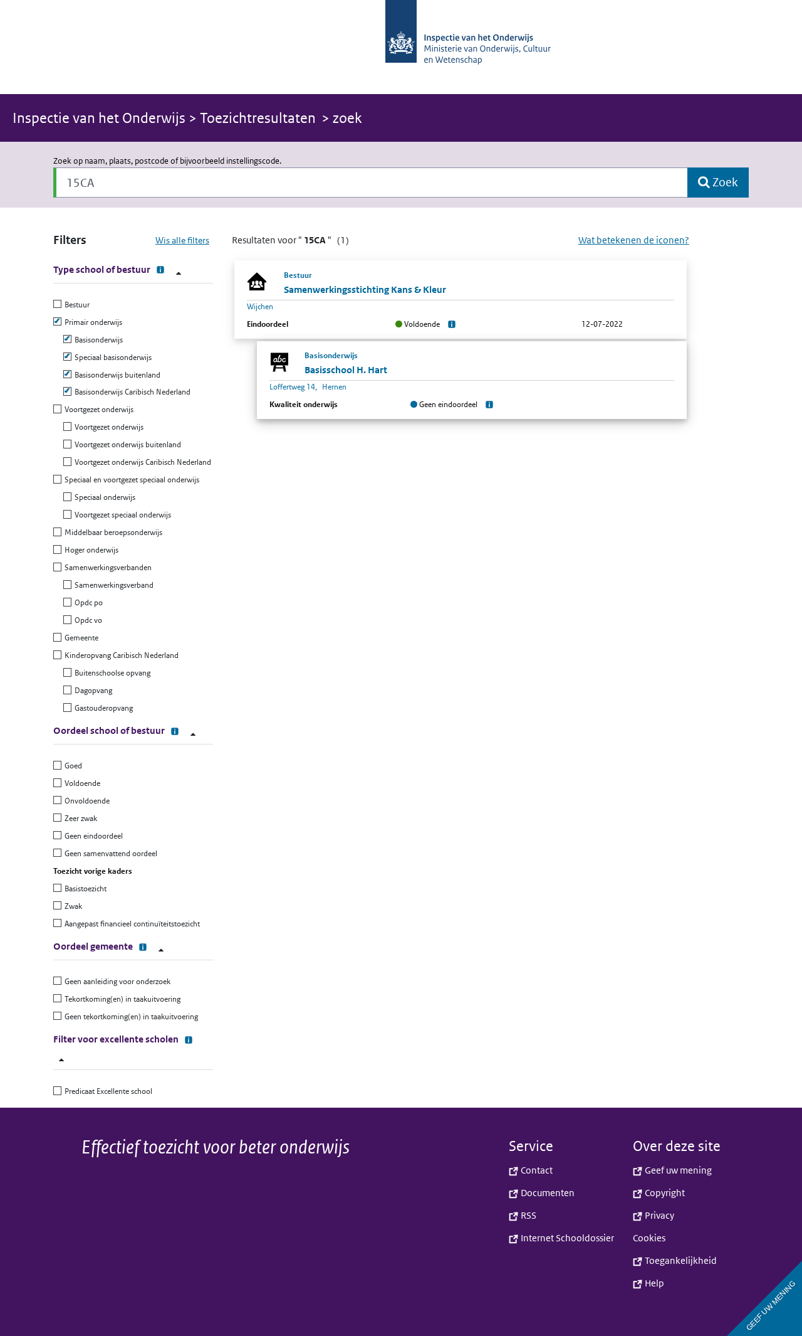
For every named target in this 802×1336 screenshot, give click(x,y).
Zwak (71, 906)
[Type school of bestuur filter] (178, 273)
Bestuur (75, 304)
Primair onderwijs (91, 322)
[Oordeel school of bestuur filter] (193, 734)
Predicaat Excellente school (106, 1091)
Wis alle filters (182, 240)
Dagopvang (91, 690)
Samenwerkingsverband (112, 585)
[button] (401, 47)
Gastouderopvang (102, 707)
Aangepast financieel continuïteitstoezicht (130, 923)
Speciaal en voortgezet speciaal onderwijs (130, 479)
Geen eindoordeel (92, 835)
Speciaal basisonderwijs (111, 357)
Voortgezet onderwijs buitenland (126, 444)
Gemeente (79, 637)
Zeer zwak (79, 818)
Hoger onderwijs (89, 549)
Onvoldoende (85, 800)
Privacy (658, 1215)
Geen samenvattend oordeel (109, 853)
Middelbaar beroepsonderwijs (111, 532)
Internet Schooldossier (566, 1238)
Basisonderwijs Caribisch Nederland (130, 391)
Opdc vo (86, 620)
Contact (536, 1170)
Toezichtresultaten (258, 118)
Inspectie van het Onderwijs (101, 118)
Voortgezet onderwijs (97, 409)
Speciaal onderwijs (103, 497)
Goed (71, 765)
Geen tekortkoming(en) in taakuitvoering (129, 1016)
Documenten (547, 1193)
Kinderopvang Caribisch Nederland (120, 655)
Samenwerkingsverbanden (106, 567)
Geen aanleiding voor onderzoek (115, 981)
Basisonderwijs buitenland (115, 374)
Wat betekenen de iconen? (633, 240)
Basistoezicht (84, 888)
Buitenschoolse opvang (110, 672)
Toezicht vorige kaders (92, 871)
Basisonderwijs (97, 339)
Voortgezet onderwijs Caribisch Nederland (141, 462)
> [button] (164, 118)
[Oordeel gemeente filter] (161, 950)
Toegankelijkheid (680, 1260)
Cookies (649, 1238)
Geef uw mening (677, 1170)
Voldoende (80, 783)
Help (653, 1283)
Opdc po (87, 602)
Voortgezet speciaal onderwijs (121, 514)
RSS (527, 1215)
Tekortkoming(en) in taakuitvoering (120, 999)
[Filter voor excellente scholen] (61, 1059)
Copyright (664, 1193)
